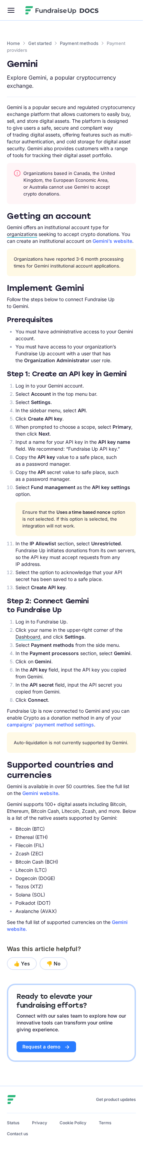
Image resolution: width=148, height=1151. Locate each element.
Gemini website (40, 793)
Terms (105, 1122)
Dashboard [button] (27, 637)
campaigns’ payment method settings (50, 724)
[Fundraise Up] (51, 10)
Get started (40, 43)
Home (13, 43)
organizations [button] (22, 234)
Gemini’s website (112, 241)
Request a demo (41, 1046)
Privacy (39, 1122)
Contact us (17, 1133)
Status (13, 1122)
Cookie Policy (73, 1122)
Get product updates (116, 1099)
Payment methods (79, 43)
